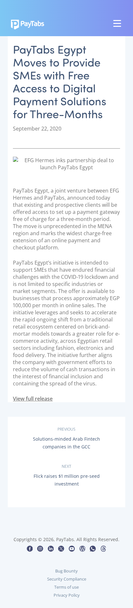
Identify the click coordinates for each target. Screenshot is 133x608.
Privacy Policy (67, 595)
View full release (33, 398)
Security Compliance (66, 579)
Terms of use (66, 587)
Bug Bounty (66, 571)
